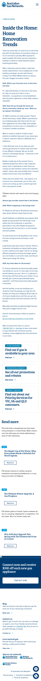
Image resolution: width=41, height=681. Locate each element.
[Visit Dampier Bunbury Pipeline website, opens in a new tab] (10, 664)
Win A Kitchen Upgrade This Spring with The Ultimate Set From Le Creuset (20, 536)
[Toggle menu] (37, 4)
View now (6, 648)
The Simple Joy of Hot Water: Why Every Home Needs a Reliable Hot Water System (20, 453)
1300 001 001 (8, 328)
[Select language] (36, 676)
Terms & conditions (21, 678)
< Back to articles (9, 19)
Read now (6, 613)
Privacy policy (8, 675)
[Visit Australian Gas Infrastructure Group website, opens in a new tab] (10, 657)
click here (19, 328)
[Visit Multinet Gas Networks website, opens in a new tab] (26, 657)
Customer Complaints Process (26, 675)
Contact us (7, 633)
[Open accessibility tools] (36, 669)
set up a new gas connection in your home (18, 319)
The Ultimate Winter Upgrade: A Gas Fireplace (19, 494)
